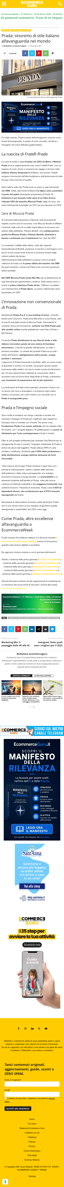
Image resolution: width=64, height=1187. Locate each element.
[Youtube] (46, 1029)
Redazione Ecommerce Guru (32, 1128)
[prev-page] (30, 706)
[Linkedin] (32, 629)
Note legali (32, 1155)
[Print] (46, 629)
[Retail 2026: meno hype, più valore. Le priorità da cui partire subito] (53, 687)
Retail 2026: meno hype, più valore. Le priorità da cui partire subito (53, 698)
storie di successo (52, 618)
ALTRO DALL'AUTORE (42, 676)
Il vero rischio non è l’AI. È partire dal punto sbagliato (10, 698)
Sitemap (32, 1176)
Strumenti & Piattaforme (47, 563)
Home (3, 27)
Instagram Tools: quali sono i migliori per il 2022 (48, 644)
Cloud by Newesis (32, 1160)
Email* (7, 1090)
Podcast (32, 1142)
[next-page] (33, 706)
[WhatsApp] (46, 53)
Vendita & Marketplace (45, 570)
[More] (53, 53)
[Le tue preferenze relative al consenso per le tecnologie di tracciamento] (5, 1182)
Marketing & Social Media (45, 566)
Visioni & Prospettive (49, 559)
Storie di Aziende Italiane (20, 30)
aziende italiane (15, 618)
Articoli (11, 27)
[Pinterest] (39, 53)
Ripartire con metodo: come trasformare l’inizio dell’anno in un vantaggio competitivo (31, 699)
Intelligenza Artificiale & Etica (46, 574)
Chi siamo (32, 1124)
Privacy (32, 1146)
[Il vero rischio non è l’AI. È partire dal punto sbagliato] (11, 687)
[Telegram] (52, 629)
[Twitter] (32, 53)
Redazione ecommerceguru (15, 46)
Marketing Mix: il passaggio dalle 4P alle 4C (15, 644)
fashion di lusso (29, 618)
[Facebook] (25, 53)
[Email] (39, 629)
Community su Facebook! (13, 588)
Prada (40, 618)
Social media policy (32, 1151)
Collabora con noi (32, 1133)
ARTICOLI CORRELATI (21, 676)
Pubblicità (32, 1137)
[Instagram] (25, 1029)
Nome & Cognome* (13, 1080)
